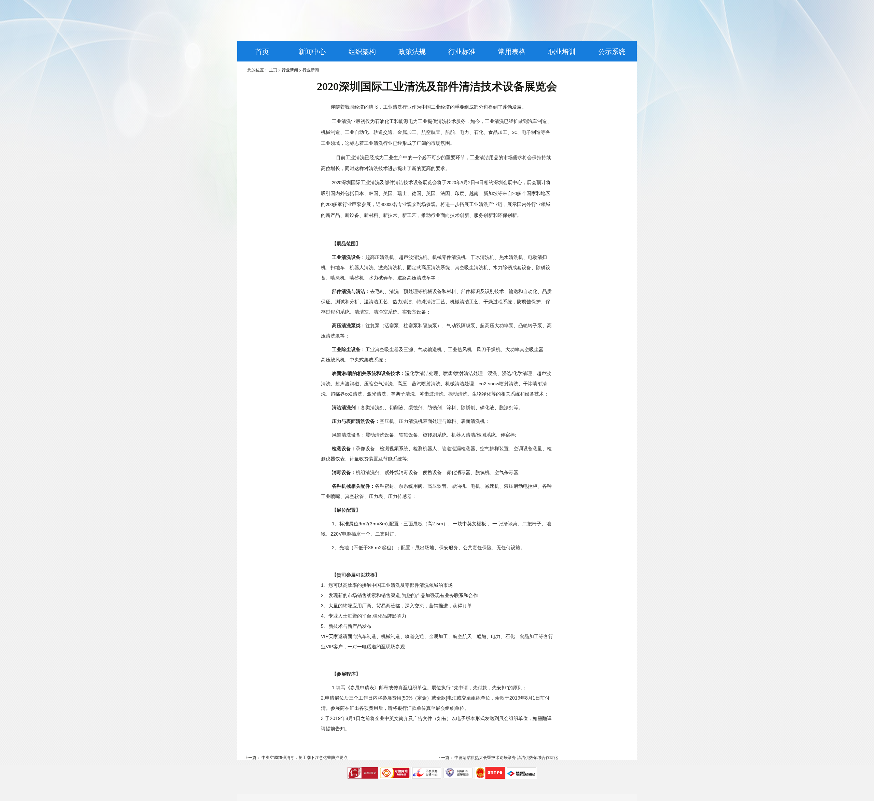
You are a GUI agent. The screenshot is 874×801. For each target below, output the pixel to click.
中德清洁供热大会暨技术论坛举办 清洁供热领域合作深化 (505, 757)
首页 (262, 51)
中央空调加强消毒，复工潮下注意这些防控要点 (304, 757)
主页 (273, 69)
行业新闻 (290, 69)
